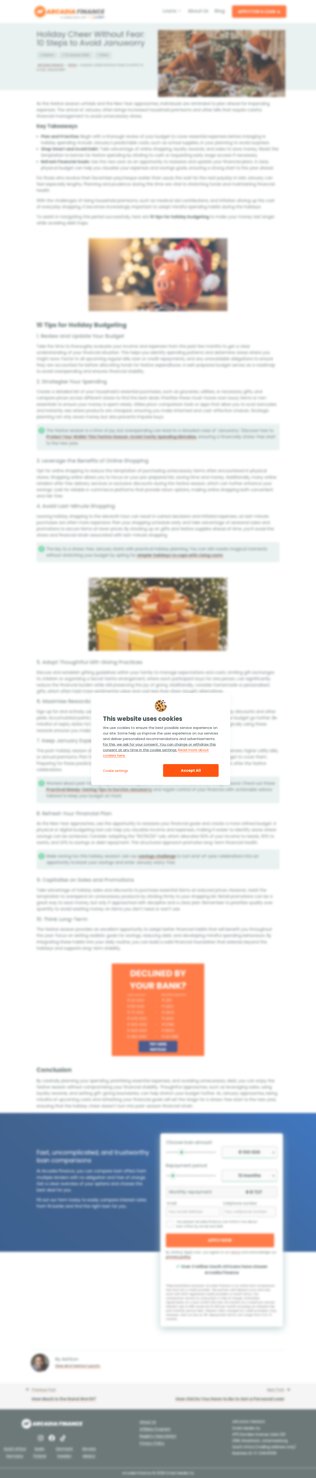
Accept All (191, 770)
